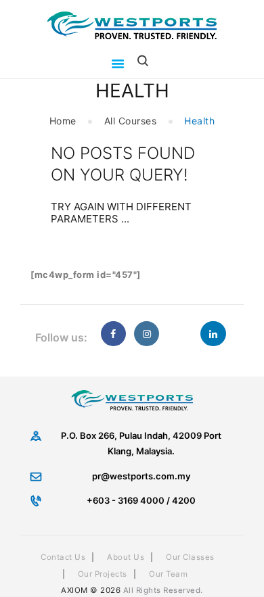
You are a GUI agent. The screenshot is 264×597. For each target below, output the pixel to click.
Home (62, 120)
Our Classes (190, 557)
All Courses (130, 120)
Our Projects (102, 574)
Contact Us (63, 557)
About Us (125, 557)
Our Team (168, 574)
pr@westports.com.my (141, 476)
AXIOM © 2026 (90, 590)
